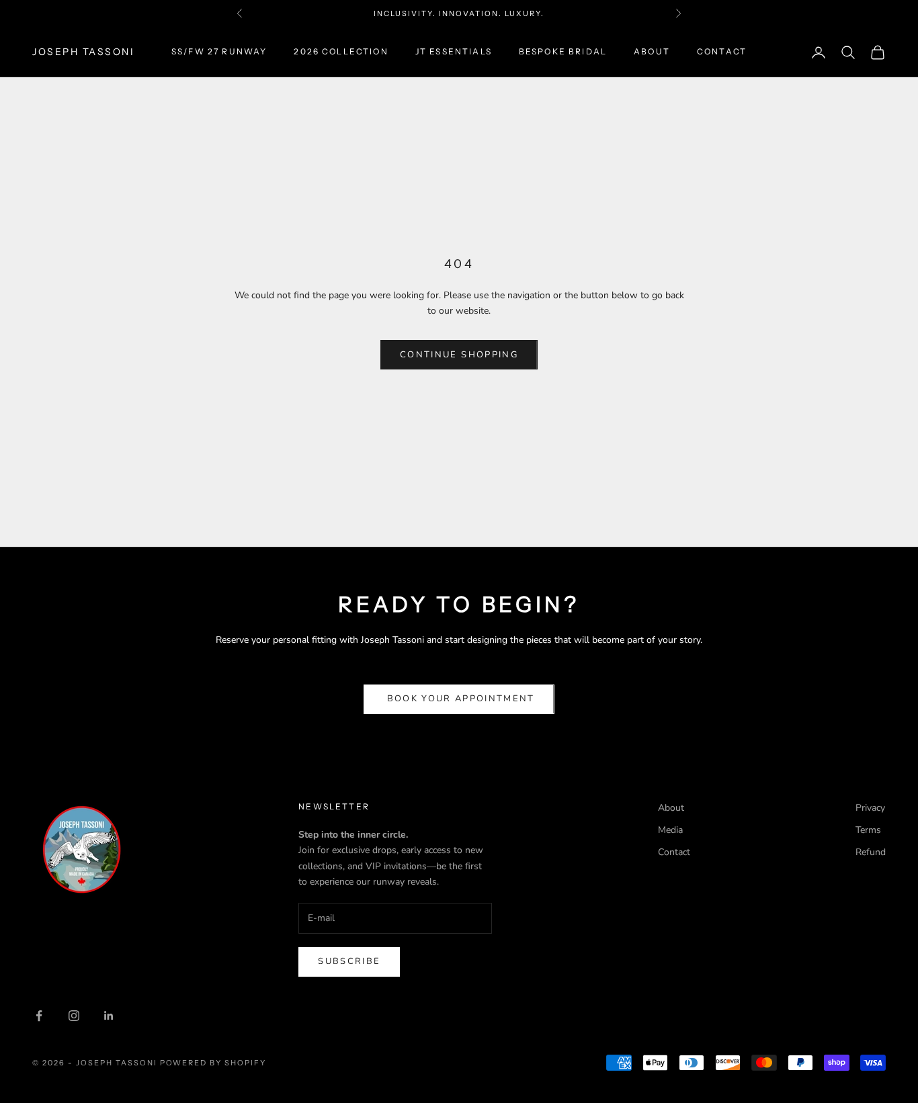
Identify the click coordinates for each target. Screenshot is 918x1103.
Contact (722, 52)
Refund (871, 852)
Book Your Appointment (458, 699)
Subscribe (349, 961)
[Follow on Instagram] (74, 1015)
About (652, 52)
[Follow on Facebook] (39, 1015)
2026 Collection (341, 52)
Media (670, 830)
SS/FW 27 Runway (219, 52)
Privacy (870, 807)
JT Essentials (453, 52)
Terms (868, 830)
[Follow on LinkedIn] (109, 1015)
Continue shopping (459, 355)
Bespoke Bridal (563, 52)
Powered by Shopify (213, 1062)
